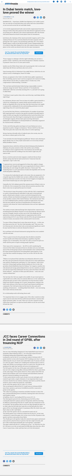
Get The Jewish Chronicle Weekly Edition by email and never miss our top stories (17, 52)
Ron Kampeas (7, 16)
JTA (13, 16)
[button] (70, 1)
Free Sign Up (39, 52)
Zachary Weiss (7, 347)
